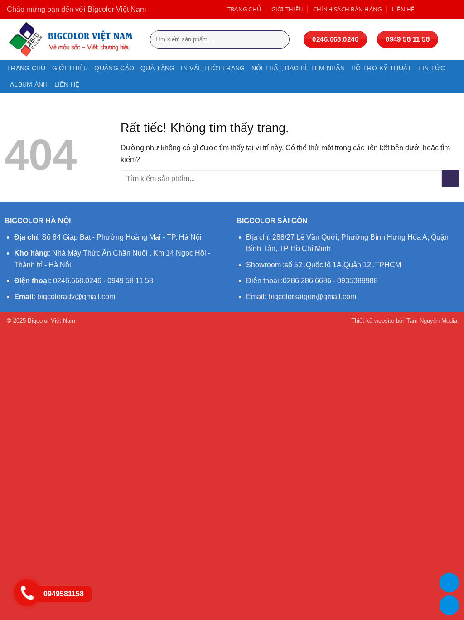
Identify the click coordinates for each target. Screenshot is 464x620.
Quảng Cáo (114, 68)
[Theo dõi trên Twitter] (443, 9)
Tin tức (431, 68)
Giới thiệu (287, 9)
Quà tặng (157, 68)
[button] (452, 39)
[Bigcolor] (71, 39)
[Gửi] (280, 39)
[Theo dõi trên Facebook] (424, 9)
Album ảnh (29, 84)
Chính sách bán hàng (347, 9)
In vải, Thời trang (213, 68)
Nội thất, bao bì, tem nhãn (298, 68)
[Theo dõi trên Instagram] (434, 9)
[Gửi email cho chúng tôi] (452, 9)
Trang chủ (244, 9)
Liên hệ (403, 9)
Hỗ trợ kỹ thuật (381, 68)
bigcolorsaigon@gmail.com (312, 296)
